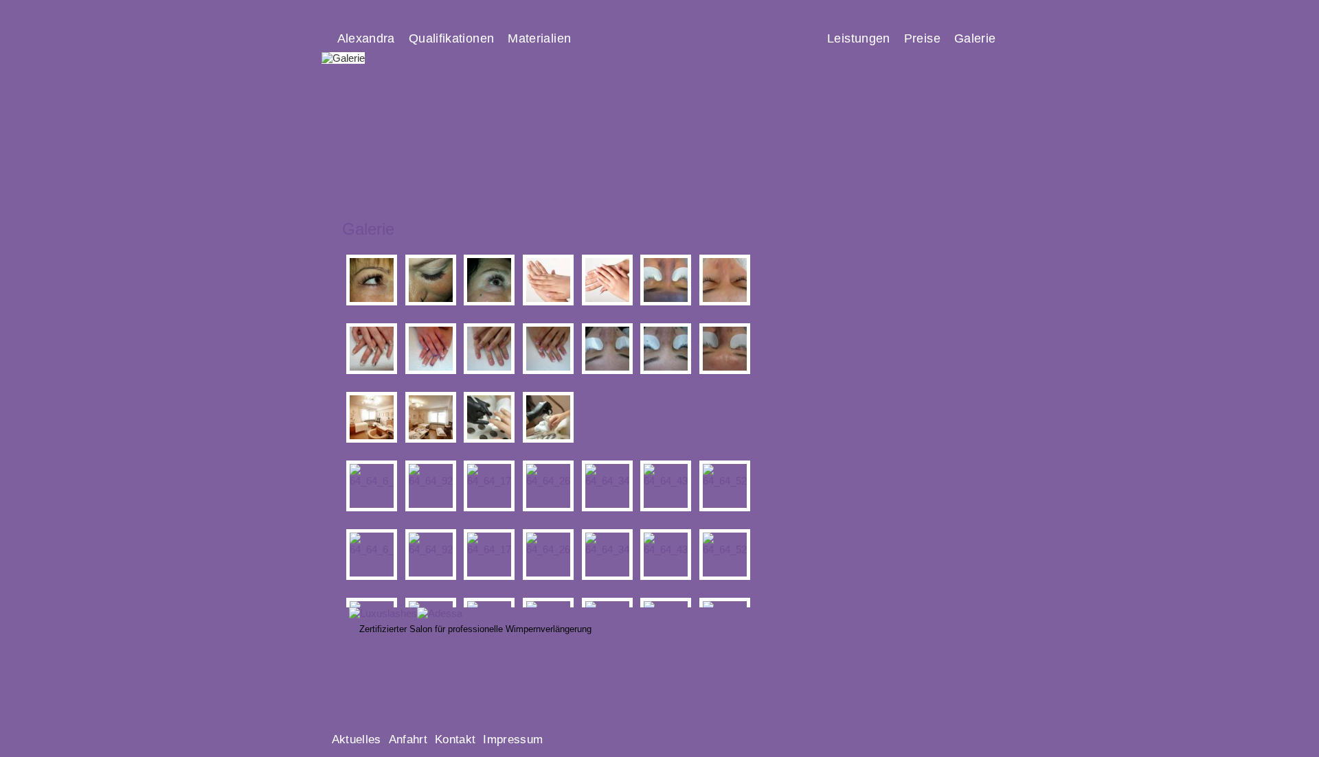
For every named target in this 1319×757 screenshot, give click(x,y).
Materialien (539, 38)
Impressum (513, 739)
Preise (922, 38)
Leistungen (858, 38)
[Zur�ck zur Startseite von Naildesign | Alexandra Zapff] (794, 181)
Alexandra (366, 38)
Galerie (975, 38)
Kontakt (455, 739)
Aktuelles (356, 739)
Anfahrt (408, 739)
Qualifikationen (451, 38)
